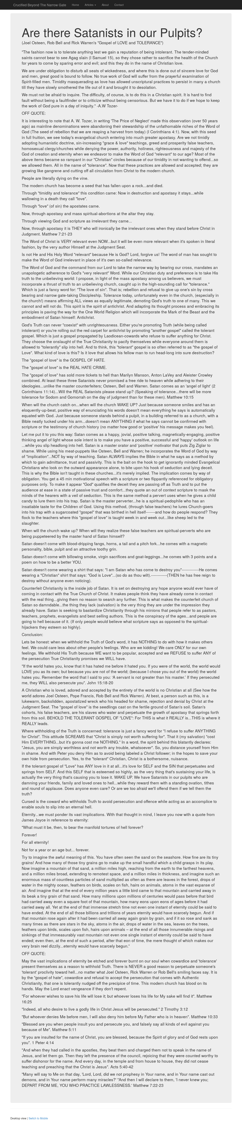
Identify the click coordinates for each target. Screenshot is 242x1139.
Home (75, 5)
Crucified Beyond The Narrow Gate (39, 4)
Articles (89, 5)
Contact (119, 5)
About (105, 5)
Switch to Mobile (38, 1118)
